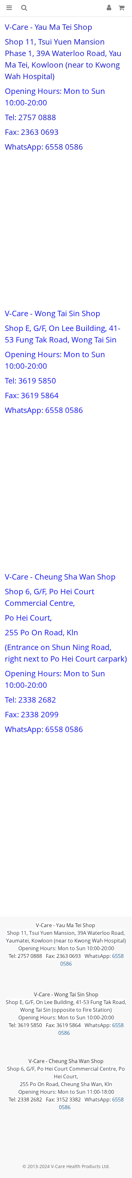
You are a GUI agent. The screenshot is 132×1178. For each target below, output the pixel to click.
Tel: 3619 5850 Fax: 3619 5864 (45, 1025)
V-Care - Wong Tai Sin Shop (66, 994)
